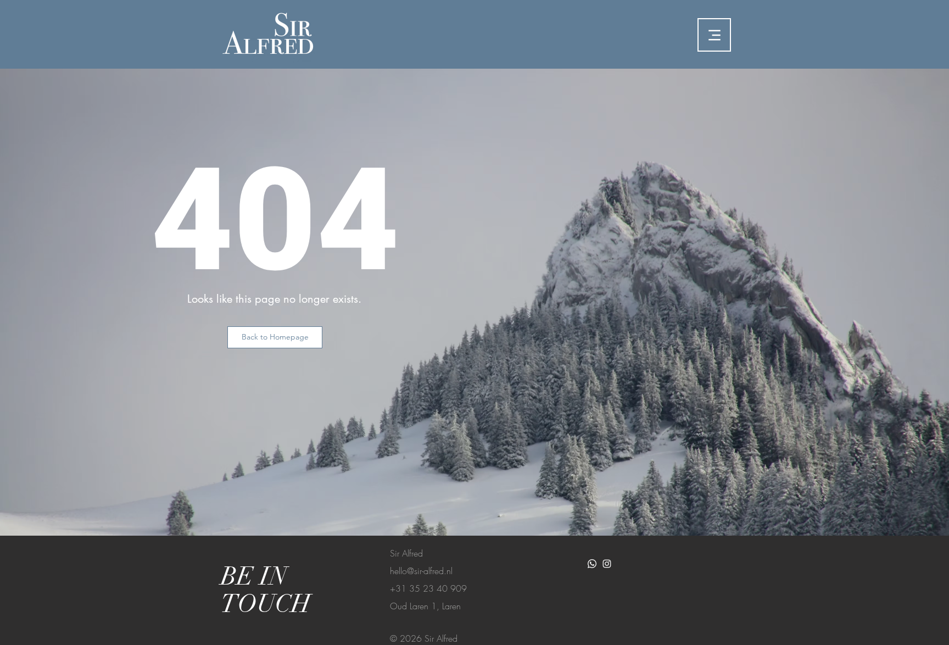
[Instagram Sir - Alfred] (606, 563)
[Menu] (714, 35)
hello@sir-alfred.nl (421, 571)
